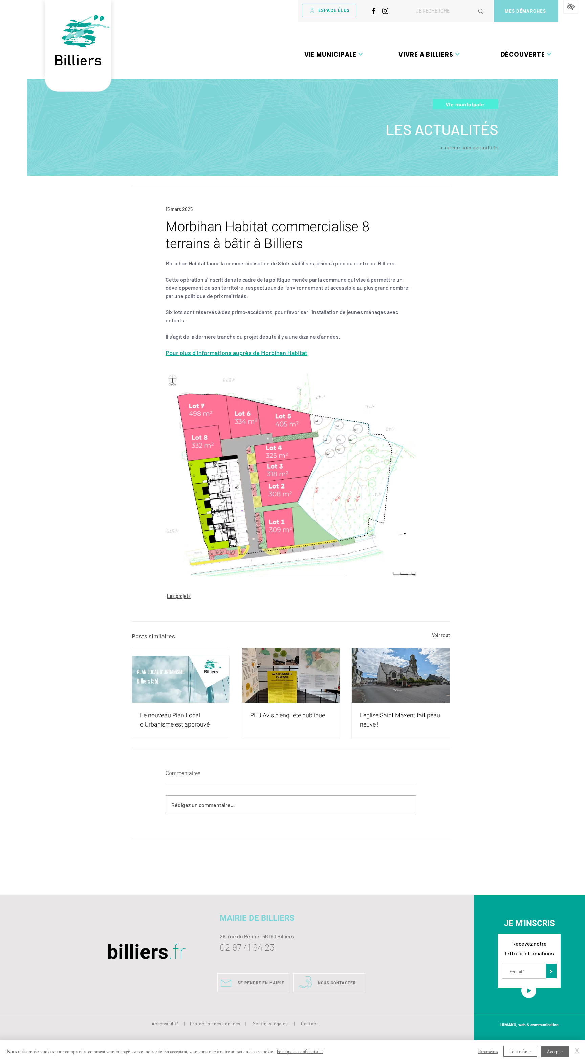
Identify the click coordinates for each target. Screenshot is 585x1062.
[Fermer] (577, 1051)
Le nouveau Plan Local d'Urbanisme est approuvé (175, 720)
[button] (334, 54)
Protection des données (215, 1023)
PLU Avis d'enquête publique (287, 715)
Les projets (179, 596)
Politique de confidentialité (300, 1051)
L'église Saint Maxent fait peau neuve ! (400, 720)
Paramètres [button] (488, 1051)
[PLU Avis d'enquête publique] (291, 675)
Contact (309, 1023)
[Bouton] (78, 84)
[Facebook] (374, 11)
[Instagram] (385, 11)
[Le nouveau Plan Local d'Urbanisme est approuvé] (181, 675)
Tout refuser (520, 1051)
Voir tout (441, 635)
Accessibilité (165, 1023)
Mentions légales (270, 1023)
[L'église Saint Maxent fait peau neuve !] (401, 675)
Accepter (555, 1051)
